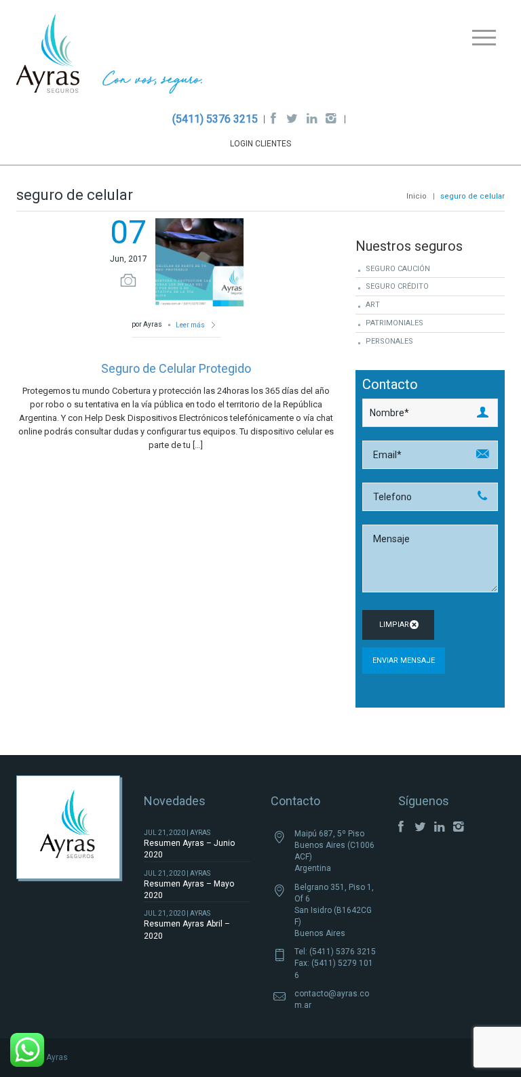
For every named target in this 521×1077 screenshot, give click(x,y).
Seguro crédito (397, 286)
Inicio (416, 196)
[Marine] (109, 57)
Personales (389, 341)
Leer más (191, 325)
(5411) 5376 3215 (215, 119)
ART (373, 304)
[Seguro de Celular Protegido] (199, 261)
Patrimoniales (394, 323)
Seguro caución (398, 268)
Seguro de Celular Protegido (176, 368)
